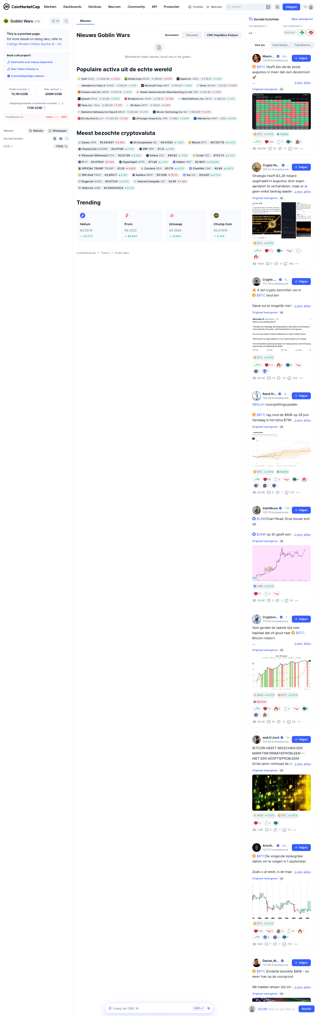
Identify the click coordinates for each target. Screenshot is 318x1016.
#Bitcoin (258, 404)
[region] (115, 7)
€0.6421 (203, 174)
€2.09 (162, 181)
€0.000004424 (108, 187)
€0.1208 (157, 174)
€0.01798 (108, 148)
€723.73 (215, 155)
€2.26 (109, 168)
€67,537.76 (213, 142)
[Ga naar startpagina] (21, 6)
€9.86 (213, 168)
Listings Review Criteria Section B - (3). (34, 44)
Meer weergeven (302, 19)
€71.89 (145, 161)
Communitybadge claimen (27, 76)
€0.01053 (158, 142)
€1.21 (158, 148)
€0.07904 (98, 161)
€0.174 (164, 168)
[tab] (172, 35)
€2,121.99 (111, 155)
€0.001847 (103, 142)
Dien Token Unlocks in (25, 69)
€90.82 (169, 155)
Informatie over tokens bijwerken (32, 62)
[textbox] (278, 1009)
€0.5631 (197, 161)
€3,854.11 (104, 174)
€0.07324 (105, 181)
